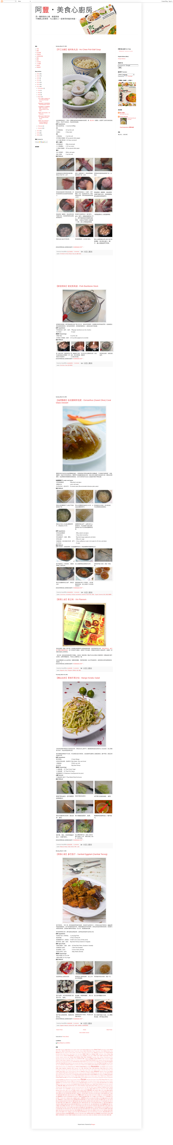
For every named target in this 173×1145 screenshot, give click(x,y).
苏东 (66, 1108)
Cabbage (93, 1054)
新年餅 (75, 1099)
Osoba (92, 1075)
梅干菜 (66, 1101)
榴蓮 (76, 1101)
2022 (38, 74)
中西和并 (38, 54)
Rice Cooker (110, 1079)
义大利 (102, 1090)
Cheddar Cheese (59, 1055)
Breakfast (58, 1054)
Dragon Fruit (60, 1061)
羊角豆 (71, 1107)
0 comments (76, 668)
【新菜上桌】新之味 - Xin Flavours (71, 599)
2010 (38, 130)
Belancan (67, 1052)
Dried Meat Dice (76, 1061)
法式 (108, 1101)
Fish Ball (62, 253)
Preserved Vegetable (98, 1077)
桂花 (104, 594)
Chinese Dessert (59, 1057)
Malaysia (62, 846)
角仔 (96, 1110)
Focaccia (89, 1063)
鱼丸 (80, 253)
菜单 (91, 1108)
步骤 (81, 1101)
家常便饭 (74, 1096)
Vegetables (68, 1088)
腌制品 (91, 1107)
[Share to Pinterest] (91, 252)
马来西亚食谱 (85, 1025)
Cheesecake (71, 1055)
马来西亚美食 (39, 56)
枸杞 (58, 1101)
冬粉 (101, 1091)
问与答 (99, 1111)
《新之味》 (92, 120)
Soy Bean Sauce (62, 1084)
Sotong (111, 1082)
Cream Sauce (63, 1060)
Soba (108, 1082)
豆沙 (102, 1110)
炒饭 (96, 1102)
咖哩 (59, 1094)
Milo (106, 1072)
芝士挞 (103, 1107)
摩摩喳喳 (60, 1099)
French (92, 1063)
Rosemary (69, 1081)
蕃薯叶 (57, 1110)
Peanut (108, 1075)
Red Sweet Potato (95, 1079)
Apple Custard (80, 1049)
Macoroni (78, 1071)
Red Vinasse (102, 1079)
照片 (90, 1104)
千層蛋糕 (78, 1093)
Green (111, 1064)
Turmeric (60, 1088)
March (39, 96)
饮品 (76, 1113)
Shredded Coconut (75, 1082)
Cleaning (58, 1058)
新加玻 (74, 670)
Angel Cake (67, 1049)
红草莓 (111, 1105)
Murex (98, 1074)
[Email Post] (81, 251)
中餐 (99, 1090)
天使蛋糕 (104, 1094)
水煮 (94, 1101)
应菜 (64, 1098)
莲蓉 (86, 1108)
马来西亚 (80, 1025)
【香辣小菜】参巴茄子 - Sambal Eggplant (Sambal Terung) (81, 854)
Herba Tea (65, 1066)
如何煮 (60, 1096)
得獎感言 (68, 1098)
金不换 (91, 1111)
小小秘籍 (94, 1096)
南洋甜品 (84, 1093)
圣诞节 (82, 1094)
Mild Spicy (97, 1072)
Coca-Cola (62, 1058)
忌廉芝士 (79, 1098)
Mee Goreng (69, 1072)
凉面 (66, 1093)
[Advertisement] (68, 38)
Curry (71, 1060)
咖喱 (64, 1094)
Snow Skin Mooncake (102, 1082)
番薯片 (69, 1105)
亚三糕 (62, 1091)
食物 (67, 1113)
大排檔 (98, 1094)
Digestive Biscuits (102, 1060)
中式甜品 (81, 1090)
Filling (62, 1063)
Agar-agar (58, 1049)
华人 (81, 1093)
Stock (79, 1085)
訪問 (98, 1110)
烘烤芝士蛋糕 (64, 1104)
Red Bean (89, 1079)
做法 (85, 1091)
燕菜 (94, 1104)
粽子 (97, 1105)
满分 (81, 1102)
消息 (77, 670)
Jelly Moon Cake (88, 1068)
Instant (107, 1066)
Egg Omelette (102, 1061)
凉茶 (64, 1093)
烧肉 (70, 1104)
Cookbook (87, 1058)
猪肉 (107, 1104)
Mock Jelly (58, 1074)
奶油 (107, 1094)
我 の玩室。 (123, 112)
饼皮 (82, 1113)
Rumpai (73, 594)
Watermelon (103, 1088)
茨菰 (74, 1108)
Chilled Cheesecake (104, 1055)
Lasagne (99, 1069)
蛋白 (74, 1110)
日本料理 (92, 1099)
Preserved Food (90, 1077)
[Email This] (85, 252)
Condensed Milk (80, 1058)
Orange (82, 1075)
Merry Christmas (91, 1072)
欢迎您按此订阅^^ (78, 247)
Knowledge (58, 1069)
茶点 (77, 1108)
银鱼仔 (96, 1111)
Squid (94, 1084)
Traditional (99, 1087)
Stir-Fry (76, 1085)
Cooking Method (97, 1058)
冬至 (103, 1091)
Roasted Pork (63, 1081)
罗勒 (63, 1107)
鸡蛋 (95, 1114)
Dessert (94, 1060)
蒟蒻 (100, 1108)
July (39, 90)
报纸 (106, 1098)
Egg (97, 1061)
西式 (87, 1110)
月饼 (104, 1099)
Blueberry (96, 1052)
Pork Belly (64, 1077)
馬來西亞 (98, 1113)
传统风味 (70, 1091)
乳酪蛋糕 (111, 1090)
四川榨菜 (76, 1094)
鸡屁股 (90, 1114)
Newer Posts (59, 1029)
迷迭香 (76, 1111)
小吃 (90, 1096)
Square (90, 1084)
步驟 (79, 1101)
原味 (96, 1093)
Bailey (108, 1049)
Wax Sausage (109, 1088)
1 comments (76, 592)
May (39, 92)
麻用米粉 (100, 1114)
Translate (130, 76)
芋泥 (96, 1107)
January (40, 128)
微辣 (71, 1098)
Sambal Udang (99, 1081)
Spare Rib (79, 1084)
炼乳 (105, 1102)
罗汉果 (68, 1107)
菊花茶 (89, 1108)
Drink (81, 1061)
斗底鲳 (64, 1099)
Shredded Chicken (67, 1082)
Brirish (61, 1054)
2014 (38, 80)
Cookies (91, 1058)
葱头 (97, 1108)
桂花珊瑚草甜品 (64, 650)
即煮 (91, 1093)
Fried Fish (108, 1063)
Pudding (57, 1079)
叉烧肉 (111, 1093)
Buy (90, 1054)
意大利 (86, 1098)
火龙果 (91, 1102)
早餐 (100, 1099)
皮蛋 (80, 1105)
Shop (61, 1082)
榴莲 (74, 1101)
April (39, 94)
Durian (84, 1061)
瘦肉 (72, 1105)
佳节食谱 (82, 1091)
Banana (58, 1052)
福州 (78, 253)
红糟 (109, 1105)
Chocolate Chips (95, 1057)
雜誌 (80, 670)
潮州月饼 (84, 1102)
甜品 (58, 1105)
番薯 (67, 1105)
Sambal (70, 1025)
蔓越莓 (109, 1108)
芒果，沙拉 (76, 846)
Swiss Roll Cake (109, 1085)
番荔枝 (64, 1105)
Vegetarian (73, 1088)
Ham (62, 1066)
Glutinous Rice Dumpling (99, 1064)
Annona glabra (73, 1049)
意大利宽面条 (91, 1098)
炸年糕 (99, 1102)
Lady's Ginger (94, 1069)
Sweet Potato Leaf (102, 1085)
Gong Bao (107, 1064)
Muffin (95, 1074)
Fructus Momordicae (77, 1064)
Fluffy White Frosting (82, 1063)
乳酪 (108, 1090)
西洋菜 (89, 1110)
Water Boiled (92, 1088)
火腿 (89, 1102)
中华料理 (77, 1090)
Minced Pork (110, 1072)
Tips (85, 1087)
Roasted (58, 1081)
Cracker (103, 1058)
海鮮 (59, 1102)
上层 (69, 1090)
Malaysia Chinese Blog (104, 1071)
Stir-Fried (72, 1085)
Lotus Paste (62, 1071)
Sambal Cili (86, 1081)
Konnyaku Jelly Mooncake (73, 1069)
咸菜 (69, 1094)
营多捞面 (94, 1108)
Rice (106, 1079)
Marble (57, 1072)
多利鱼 (95, 1094)
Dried (64, 1061)
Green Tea (58, 1066)
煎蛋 (85, 1104)
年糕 (58, 1098)
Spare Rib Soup (85, 1084)
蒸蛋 (103, 1108)
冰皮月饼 (109, 1091)
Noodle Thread (64, 1075)
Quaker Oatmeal (77, 1079)
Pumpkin (61, 1079)
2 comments (76, 363)
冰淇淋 (106, 1091)
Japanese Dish (70, 1068)
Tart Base (69, 1087)
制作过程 (69, 1093)
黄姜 (103, 1114)
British (64, 1054)
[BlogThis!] (86, 252)
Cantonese (101, 1054)
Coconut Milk (67, 1058)
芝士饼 (110, 1107)
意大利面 (96, 1098)
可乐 (57, 1094)
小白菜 (97, 1096)
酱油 (89, 1111)
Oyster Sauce (97, 1075)
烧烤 (68, 1104)
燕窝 (107, 594)
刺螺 (72, 1093)
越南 (63, 1111)
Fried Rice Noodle (69, 1064)
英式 (68, 1108)
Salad (69, 846)
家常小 (77, 1096)
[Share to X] (88, 252)
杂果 (108, 1099)
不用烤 (73, 1090)
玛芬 (110, 1104)
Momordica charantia (64, 1074)
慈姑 (104, 1098)
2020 (38, 78)
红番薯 (106, 1105)
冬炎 (97, 1091)
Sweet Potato (94, 1085)
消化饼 (64, 1102)
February (40, 126)
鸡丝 (87, 1114)
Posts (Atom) (66, 1036)
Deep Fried (88, 1060)
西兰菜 (84, 1110)
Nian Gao (58, 1075)
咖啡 (61, 1094)
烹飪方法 (77, 1104)
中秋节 (84, 1090)
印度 (89, 1093)
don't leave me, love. (124, 114)
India (101, 1066)
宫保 (67, 1096)
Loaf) (111, 1069)
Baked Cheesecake (66, 1051)
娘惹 (65, 1096)
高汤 (77, 1114)
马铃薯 (69, 1114)
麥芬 (97, 1114)
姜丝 (63, 1096)
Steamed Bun (105, 1084)
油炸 (106, 1101)
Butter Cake (86, 1054)
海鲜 (61, 1102)
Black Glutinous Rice (89, 1052)
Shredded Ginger (83, 1082)
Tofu (87, 1087)
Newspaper (110, 1074)
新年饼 (79, 1099)
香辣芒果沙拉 (105, 648)
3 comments (76, 251)
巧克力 (100, 1096)
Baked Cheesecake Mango (77, 1051)
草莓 (79, 1108)
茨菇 (72, 1108)
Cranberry (107, 1058)
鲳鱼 (84, 1114)
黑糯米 (105, 1114)
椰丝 (69, 1101)
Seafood (58, 1082)
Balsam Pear (110, 1051)
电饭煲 (61, 1105)
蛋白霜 (76, 1110)
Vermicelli (78, 1088)
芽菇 (61, 1108)
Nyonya (69, 1075)
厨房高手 (99, 1093)
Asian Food (97, 1049)
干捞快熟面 (108, 1096)
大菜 (101, 1094)
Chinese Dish (66, 1057)
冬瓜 (99, 1091)
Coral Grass (62, 594)
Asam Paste (91, 1049)
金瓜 (94, 1111)
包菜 (75, 1093)
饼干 (78, 1113)
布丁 (103, 1096)
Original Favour (87, 1075)
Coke (75, 1058)
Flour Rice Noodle (74, 1063)
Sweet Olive (88, 594)
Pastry (105, 1075)
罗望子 (65, 1107)
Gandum (85, 1064)
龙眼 (110, 1114)
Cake (97, 1054)
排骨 (112, 1098)
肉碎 (87, 1107)
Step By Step (61, 1085)
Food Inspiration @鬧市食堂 (127, 127)
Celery (105, 1054)
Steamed (100, 1084)
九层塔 (105, 1090)
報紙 (87, 1094)
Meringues (85, 1072)
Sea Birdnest (78, 594)
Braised (108, 1052)
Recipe (70, 253)
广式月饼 (61, 1098)
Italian (57, 1068)
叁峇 (102, 1093)
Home (84, 1029)
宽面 (88, 1096)
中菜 (93, 1090)
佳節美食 (74, 1091)
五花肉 (59, 1091)
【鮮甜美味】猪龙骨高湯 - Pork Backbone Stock (77, 286)
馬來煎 (94, 1113)
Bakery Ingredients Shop (97, 1051)
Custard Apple (83, 1060)
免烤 (92, 1091)
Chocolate (89, 1057)
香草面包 (89, 1113)
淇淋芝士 (70, 1102)
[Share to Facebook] (90, 252)
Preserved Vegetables (108, 1077)
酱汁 (87, 1111)
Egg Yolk (107, 1061)
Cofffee (72, 1058)
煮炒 (92, 1104)
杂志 (106, 1099)
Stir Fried (68, 1085)
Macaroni (74, 1071)
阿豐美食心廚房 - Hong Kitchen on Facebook (126, 51)
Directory (108, 1060)
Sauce (107, 1081)
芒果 (98, 1107)
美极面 (76, 1107)
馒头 (86, 1113)
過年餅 (82, 1111)
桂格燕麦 (61, 1101)
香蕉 (92, 1113)
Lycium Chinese (68, 1071)
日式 (86, 1099)
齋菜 (108, 1114)
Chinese (111, 1055)
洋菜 (110, 1101)
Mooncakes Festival (89, 1074)
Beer (64, 1052)
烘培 (107, 1102)
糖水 (99, 1105)
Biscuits (71, 1052)
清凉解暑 (74, 1102)
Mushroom (102, 1074)
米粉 (93, 1105)
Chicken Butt (90, 1055)
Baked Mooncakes (87, 1051)
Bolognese (101, 1052)
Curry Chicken (76, 1060)
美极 (74, 1107)
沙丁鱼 (101, 1101)
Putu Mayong (66, 1079)
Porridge (76, 1077)
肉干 (85, 1107)
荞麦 (81, 1108)
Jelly (82, 1068)
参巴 (109, 1093)
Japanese (64, 1068)
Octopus (72, 1075)
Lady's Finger (88, 1069)
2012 (38, 84)
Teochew (73, 1087)
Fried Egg (104, 1063)
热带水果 (73, 1104)
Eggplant (62, 1025)
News (66, 670)
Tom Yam (91, 1087)
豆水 (100, 1110)
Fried (100, 1063)
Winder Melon (63, 1090)
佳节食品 (38, 61)
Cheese (65, 1055)
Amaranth (63, 1049)
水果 (92, 1101)
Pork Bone (62, 365)
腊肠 (89, 1107)
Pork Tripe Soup (70, 1077)
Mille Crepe (102, 1072)
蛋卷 (68, 1110)
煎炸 (83, 1104)
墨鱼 (91, 1094)
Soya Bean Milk (69, 1084)
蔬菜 (112, 1108)
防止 (102, 1111)
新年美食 (72, 1099)
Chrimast (101, 1057)
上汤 (71, 1090)
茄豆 (70, 1108)
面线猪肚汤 (63, 1113)
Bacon (105, 1049)
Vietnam (82, 1088)
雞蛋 (109, 1111)
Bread (111, 1052)
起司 (57, 1111)
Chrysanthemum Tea (108, 1057)
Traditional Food (105, 1087)
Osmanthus (68, 594)
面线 (60, 1113)
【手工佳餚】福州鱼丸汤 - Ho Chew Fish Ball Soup (78, 49)
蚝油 (63, 1110)
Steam (97, 1084)
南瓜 (87, 1093)
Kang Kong (102, 1068)
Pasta (102, 1075)
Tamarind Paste (59, 1087)
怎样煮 (83, 1098)
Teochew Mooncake (80, 1087)
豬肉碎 (109, 1110)
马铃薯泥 (74, 1114)
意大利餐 (100, 1098)
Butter (81, 1054)
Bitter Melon (81, 1052)
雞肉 (106, 1111)
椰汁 (71, 1101)
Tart (66, 1087)
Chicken (85, 1055)
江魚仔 (96, 1101)
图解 (79, 1095)
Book (105, 1052)
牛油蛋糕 (104, 1104)
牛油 (100, 1104)
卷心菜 (93, 1093)
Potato (79, 1077)
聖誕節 (81, 1107)
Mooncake (76, 1074)
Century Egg (110, 1054)
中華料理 (96, 1090)
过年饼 (73, 1111)
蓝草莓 (105, 1108)
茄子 (74, 1025)
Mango (65, 846)
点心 (103, 1102)
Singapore (70, 670)
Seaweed (84, 594)
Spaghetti (75, 1084)
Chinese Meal (73, 1057)
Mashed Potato (62, 1072)
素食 (103, 1105)
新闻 (84, 1099)
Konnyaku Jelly (64, 1069)
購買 (112, 1110)
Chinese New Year (81, 1057)
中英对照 (89, 1090)
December (40, 88)
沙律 (104, 1101)
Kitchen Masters (109, 1068)
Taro (64, 1087)
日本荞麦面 (96, 1099)
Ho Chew (66, 253)
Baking (105, 1051)
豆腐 (105, 1110)
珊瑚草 (109, 594)
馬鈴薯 (108, 1113)
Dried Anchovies (69, 1061)
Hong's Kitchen (121, 58)
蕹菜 (60, 1110)
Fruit (83, 1064)
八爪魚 (94, 1091)
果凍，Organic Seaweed (97, 594)
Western (58, 1090)
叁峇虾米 (106, 1093)
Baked (111, 1049)
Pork (61, 1077)
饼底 (80, 1113)
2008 (38, 135)
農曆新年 (70, 1111)
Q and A (71, 1079)
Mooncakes (81, 1074)
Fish (64, 1063)
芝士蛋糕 (106, 1107)
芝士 (100, 1107)
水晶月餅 (84, 1101)
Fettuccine (58, 1063)
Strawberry (83, 1085)
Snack (95, 1082)
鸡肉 (93, 1114)
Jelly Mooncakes (96, 1068)
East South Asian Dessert (91, 1061)
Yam (67, 1090)
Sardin (104, 1081)
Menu (73, 1072)
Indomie (103, 1066)
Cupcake (68, 1060)
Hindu (74, 1066)
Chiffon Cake (96, 1055)
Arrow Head (85, 1049)
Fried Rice (62, 1064)
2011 (38, 86)
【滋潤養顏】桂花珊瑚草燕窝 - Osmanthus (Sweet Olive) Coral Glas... (44, 108)
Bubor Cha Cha (75, 1054)
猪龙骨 (70, 365)
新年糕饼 (68, 1099)
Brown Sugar (69, 1054)
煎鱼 (87, 1104)
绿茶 (61, 1107)
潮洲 (87, 1102)
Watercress (98, 1088)
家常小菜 (81, 1096)
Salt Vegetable (77, 1081)
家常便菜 (70, 1096)
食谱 (76, 1025)
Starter (72, 846)
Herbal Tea (70, 1066)
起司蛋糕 (60, 1111)
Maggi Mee (87, 1071)
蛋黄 (81, 1110)
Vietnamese (86, 1088)
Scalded (111, 1081)
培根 (85, 1094)
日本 (89, 1099)
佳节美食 (78, 1091)
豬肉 (107, 1110)
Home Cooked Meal (81, 1066)
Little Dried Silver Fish (105, 1069)
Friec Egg (97, 1063)
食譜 (69, 1113)
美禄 (79, 1107)
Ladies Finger (82, 1069)
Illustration (95, 1066)
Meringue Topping (78, 1072)
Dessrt (97, 1060)
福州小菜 (86, 1105)
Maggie (92, 1071)
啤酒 (71, 1094)
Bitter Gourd (75, 1052)
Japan (60, 1068)
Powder (82, 1077)
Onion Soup (77, 1075)
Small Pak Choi (90, 1082)
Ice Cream (88, 1066)
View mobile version (84, 1032)
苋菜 (64, 1108)
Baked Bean (58, 1051)
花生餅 (58, 1108)
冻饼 (62, 1093)
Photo (111, 1075)
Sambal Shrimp (92, 1081)
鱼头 (82, 1114)
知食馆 (82, 1105)
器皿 (73, 1094)
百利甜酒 (77, 1105)
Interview (111, 1066)
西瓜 (92, 1110)
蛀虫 (65, 1110)
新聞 (82, 1099)
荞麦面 (83, 1108)
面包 (58, 1113)
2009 (38, 133)
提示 (57, 1099)
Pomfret (57, 1077)
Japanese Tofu (77, 1068)
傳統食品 (88, 1091)
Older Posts (109, 1029)
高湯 (79, 1114)
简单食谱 (90, 1105)
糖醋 (101, 1105)
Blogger (93, 1124)
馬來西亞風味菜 (104, 1113)
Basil (61, 1052)
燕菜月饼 (97, 1104)
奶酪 (110, 1094)
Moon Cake (71, 1074)
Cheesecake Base (78, 1055)
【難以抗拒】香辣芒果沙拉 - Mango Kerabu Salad (78, 678)
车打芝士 (66, 1111)
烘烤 (109, 1102)
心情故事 (75, 1098)
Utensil (64, 1088)
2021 (38, 76)
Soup (73, 253)
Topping (95, 1087)
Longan (57, 1071)
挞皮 (109, 1098)
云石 (57, 1091)
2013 (38, 82)
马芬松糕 (66, 1114)
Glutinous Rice (91, 1064)
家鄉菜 (85, 1096)
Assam (102, 1049)
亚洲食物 (66, 1091)
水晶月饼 (88, 1101)
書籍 (102, 1099)
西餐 (94, 1110)
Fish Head (68, 1063)
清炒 (77, 1102)
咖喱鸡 (66, 1094)
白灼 (74, 1105)
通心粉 (79, 1111)
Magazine (62, 670)
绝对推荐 (57, 1107)
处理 (93, 1094)
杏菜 (110, 1099)
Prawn (85, 1077)
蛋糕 (79, 1110)
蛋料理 (71, 1110)
